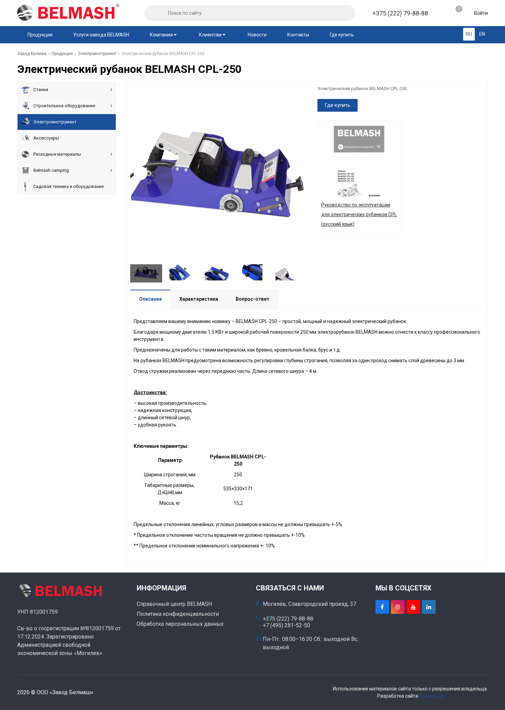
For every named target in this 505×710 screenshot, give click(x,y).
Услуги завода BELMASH (101, 34)
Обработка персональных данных (180, 624)
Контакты (298, 34)
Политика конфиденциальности (178, 614)
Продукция (40, 34)
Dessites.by (431, 696)
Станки (40, 89)
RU (469, 34)
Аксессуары (46, 138)
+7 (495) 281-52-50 (286, 625)
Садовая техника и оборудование (68, 186)
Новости (257, 34)
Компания (162, 34)
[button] (293, 173)
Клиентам (211, 34)
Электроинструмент (55, 121)
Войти (480, 13)
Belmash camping (51, 170)
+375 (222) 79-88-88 (400, 13)
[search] (152, 13)
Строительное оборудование (64, 105)
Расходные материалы (57, 154)
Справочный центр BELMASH (174, 604)
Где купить (342, 34)
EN (482, 34)
